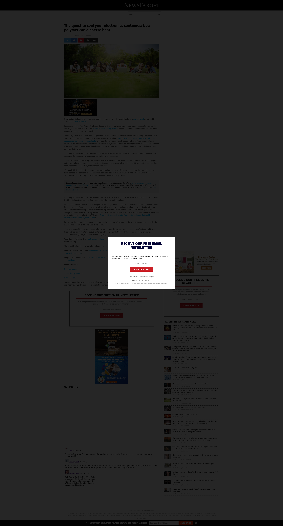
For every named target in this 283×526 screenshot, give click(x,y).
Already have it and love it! (141, 280)
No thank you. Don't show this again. (141, 276)
